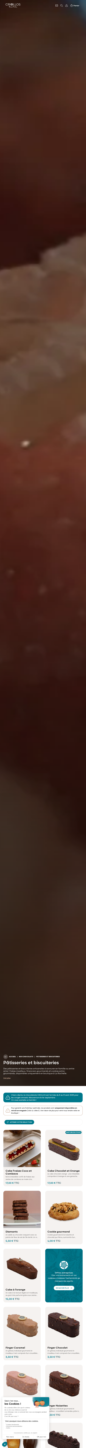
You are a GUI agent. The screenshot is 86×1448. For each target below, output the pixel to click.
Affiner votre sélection (21, 1122)
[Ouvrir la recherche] (61, 5)
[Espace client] (66, 5)
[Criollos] (13, 5)
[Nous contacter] (56, 5)
